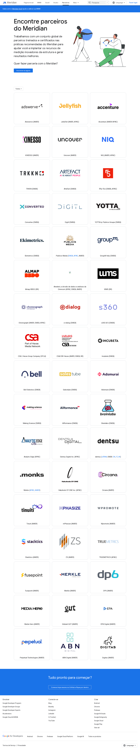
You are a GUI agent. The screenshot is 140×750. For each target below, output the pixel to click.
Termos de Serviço (9, 745)
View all (96, 727)
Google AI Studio (100, 714)
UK (119, 457)
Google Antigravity (100, 717)
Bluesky (51, 707)
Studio (55, 3)
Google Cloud (98, 721)
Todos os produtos (94, 736)
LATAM (104, 457)
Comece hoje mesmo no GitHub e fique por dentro (70, 687)
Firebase (97, 710)
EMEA (70, 256)
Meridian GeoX (17, 9)
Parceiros (65, 3)
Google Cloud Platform (65, 736)
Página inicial (28, 3)
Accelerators (7, 714)
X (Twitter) (52, 717)
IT (116, 457)
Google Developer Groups (11, 707)
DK (114, 457)
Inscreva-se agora (23, 71)
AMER (37, 490)
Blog (50, 703)
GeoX (47, 3)
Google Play (98, 724)
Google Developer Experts (11, 710)
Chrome (97, 707)
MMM (39, 3)
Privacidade (22, 745)
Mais (75, 3)
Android (97, 703)
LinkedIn (51, 714)
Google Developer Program (12, 703)
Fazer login (133, 2)
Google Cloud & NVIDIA (10, 717)
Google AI (80, 736)
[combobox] (98, 3)
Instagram (52, 710)
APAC (76, 256)
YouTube (51, 721)
